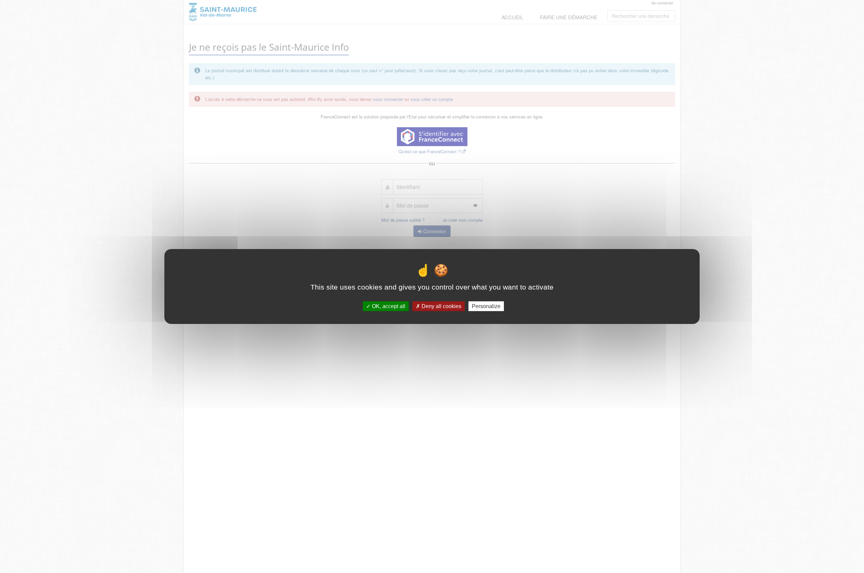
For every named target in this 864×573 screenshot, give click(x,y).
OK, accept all (388, 306)
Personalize (486, 306)
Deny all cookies (440, 306)
